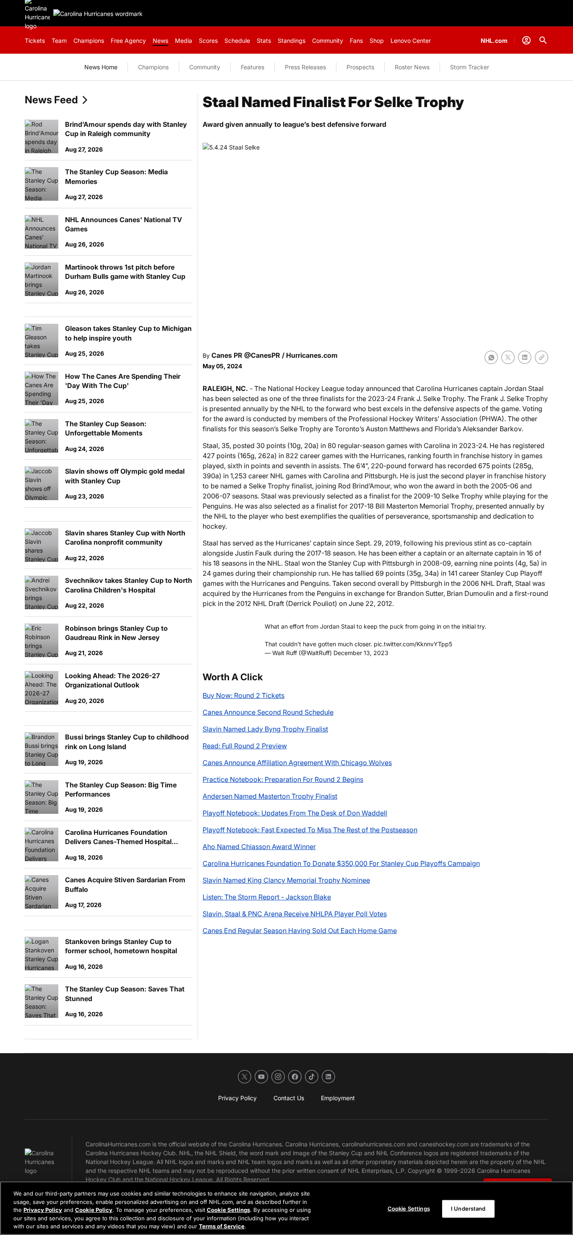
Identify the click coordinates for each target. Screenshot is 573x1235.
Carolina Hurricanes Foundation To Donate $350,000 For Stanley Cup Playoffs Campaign (341, 863)
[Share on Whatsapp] (491, 357)
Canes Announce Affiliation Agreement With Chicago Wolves (297, 762)
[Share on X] (508, 357)
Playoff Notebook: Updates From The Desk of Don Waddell (295, 813)
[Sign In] (526, 40)
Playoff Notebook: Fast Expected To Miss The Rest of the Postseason (310, 830)
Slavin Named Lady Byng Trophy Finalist (265, 729)
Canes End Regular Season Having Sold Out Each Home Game (300, 930)
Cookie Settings (228, 1209)
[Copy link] (541, 357)
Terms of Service (222, 1226)
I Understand (468, 1208)
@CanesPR (262, 355)
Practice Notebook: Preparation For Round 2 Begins (283, 779)
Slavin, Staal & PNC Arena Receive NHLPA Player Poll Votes (295, 914)
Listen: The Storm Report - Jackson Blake (267, 897)
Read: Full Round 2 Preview (245, 746)
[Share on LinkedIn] (524, 357)
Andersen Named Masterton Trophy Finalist (270, 796)
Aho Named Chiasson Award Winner (259, 846)
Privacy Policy (42, 1209)
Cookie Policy (93, 1209)
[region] (286, 1208)
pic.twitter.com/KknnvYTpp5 (413, 644)
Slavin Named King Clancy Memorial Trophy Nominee (286, 880)
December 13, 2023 (360, 652)
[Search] (543, 40)
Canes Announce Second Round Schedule (268, 712)
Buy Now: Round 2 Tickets (243, 695)
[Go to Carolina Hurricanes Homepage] (98, 13)
